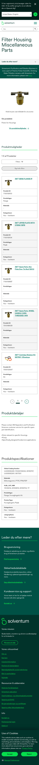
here (30, 75)
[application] (19, 98)
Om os (4, 654)
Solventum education (9, 692)
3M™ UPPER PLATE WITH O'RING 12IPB (25, 224)
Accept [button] (9, 754)
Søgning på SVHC (8, 700)
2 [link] (21, 401)
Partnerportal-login (8, 722)
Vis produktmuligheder (18, 128)
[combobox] (19, 29)
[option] (19, 100)
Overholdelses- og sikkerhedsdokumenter (17, 696)
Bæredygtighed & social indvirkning (14, 670)
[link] (12, 402)
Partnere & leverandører (10, 666)
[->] (35, 14)
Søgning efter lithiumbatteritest (13, 708)
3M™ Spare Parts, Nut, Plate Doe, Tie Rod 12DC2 (24, 268)
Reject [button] (29, 754)
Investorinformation (9, 662)
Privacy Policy (27, 748)
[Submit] (35, 29)
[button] (11, 760)
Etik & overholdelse (8, 674)
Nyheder (5, 678)
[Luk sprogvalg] (35, 4)
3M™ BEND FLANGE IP (23, 179)
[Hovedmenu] (35, 23)
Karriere (4, 658)
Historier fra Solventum (10, 688)
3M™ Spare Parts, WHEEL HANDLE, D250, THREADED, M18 (24, 313)
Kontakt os (5, 718)
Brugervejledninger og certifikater (14, 704)
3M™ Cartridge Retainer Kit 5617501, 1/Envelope (25, 356)
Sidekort (5, 726)
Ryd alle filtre (19, 168)
